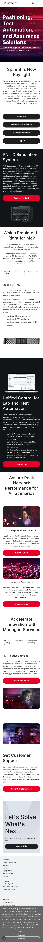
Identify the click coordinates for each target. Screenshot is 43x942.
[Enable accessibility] (4, 938)
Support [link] (21, 141)
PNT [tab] (37, 272)
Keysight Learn (7, 870)
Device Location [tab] (17, 273)
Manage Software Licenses (11, 886)
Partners (5, 876)
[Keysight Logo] (11, 3)
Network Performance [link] (21, 125)
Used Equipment (8, 873)
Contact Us (21, 846)
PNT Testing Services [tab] (7, 643)
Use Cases (6, 865)
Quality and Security (9, 905)
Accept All (21, 931)
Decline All (21, 935)
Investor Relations (8, 902)
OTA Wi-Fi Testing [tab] (28, 273)
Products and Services (9, 862)
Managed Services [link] (21, 133)
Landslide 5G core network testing (20, 316)
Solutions (5, 868)
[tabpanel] (21, 317)
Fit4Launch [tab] (19, 641)
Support (6, 881)
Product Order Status (9, 889)
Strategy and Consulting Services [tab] (32, 643)
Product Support (8, 884)
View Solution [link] (21, 553)
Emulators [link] (21, 117)
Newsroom (6, 899)
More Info (21, 939)
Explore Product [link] (21, 198)
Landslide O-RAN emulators (18, 319)
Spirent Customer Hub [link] (21, 789)
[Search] (33, 3)
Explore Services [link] (21, 681)
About (5, 897)
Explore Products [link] (21, 464)
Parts (4, 892)
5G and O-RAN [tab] (7, 273)
